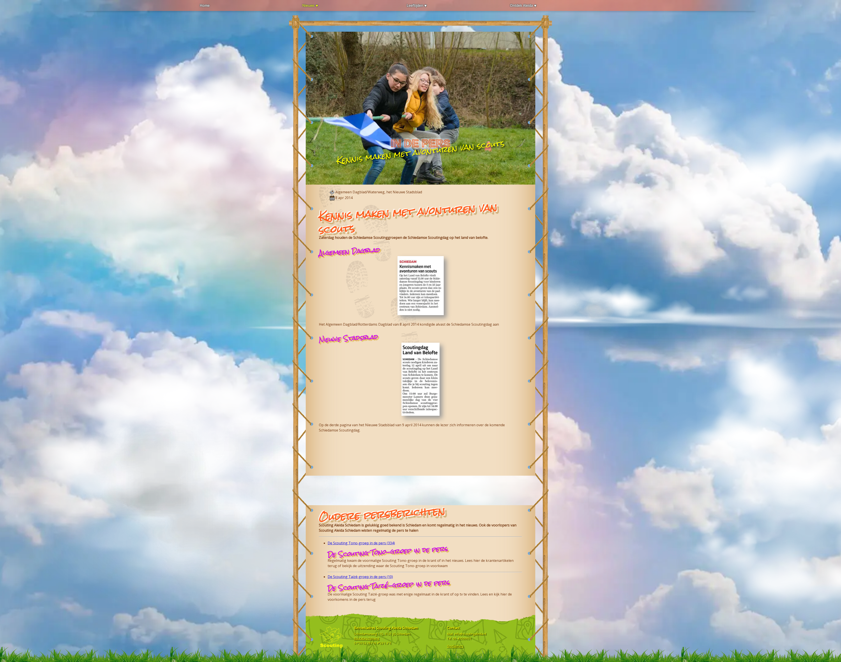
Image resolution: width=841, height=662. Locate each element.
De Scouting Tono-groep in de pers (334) (361, 543)
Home (205, 5)
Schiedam (403, 634)
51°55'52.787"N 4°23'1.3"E (372, 643)
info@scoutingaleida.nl (470, 634)
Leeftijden (415, 5)
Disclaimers (455, 646)
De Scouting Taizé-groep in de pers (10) (360, 576)
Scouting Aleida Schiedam (397, 627)
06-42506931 (462, 638)
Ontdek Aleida (521, 5)
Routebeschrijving (366, 638)
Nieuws (308, 5)
